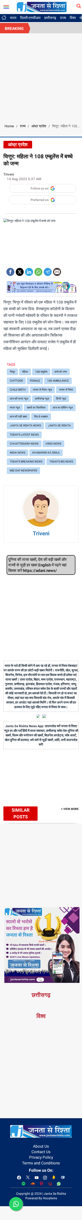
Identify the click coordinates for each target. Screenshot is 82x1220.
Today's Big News (61, 461)
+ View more (70, 809)
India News (17, 452)
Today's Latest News (24, 434)
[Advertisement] (41, 77)
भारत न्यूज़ (15, 407)
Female (35, 380)
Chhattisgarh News (24, 443)
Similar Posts (21, 813)
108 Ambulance (58, 380)
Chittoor (16, 380)
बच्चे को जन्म (60, 371)
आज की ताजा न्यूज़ (19, 398)
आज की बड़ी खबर (18, 416)
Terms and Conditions (41, 1163)
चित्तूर (12, 371)
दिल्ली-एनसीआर (30, 18)
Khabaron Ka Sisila (46, 452)
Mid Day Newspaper (23, 470)
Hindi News (53, 443)
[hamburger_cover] (6, 6)
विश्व (73, 18)
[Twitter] (20, 270)
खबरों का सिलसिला (36, 407)
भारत (13, 18)
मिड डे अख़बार (41, 416)
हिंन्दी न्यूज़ (61, 398)
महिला (25, 371)
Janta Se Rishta (59, 425)
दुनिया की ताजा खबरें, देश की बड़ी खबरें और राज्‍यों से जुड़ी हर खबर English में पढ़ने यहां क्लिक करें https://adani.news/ (37, 565)
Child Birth (18, 389)
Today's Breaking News (26, 461)
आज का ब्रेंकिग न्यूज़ (63, 407)
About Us (41, 1146)
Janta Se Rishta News (25, 425)
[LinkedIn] (29, 270)
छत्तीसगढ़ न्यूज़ (42, 398)
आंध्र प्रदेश (38, 126)
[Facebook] (10, 270)
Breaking (14, 28)
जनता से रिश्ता (66, 389)
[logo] (42, 7)
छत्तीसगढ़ (50, 18)
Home (9, 126)
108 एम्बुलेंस (41, 371)
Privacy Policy (41, 1157)
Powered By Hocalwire (41, 1198)
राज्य (63, 18)
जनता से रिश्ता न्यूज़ (42, 389)
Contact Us (41, 1151)
